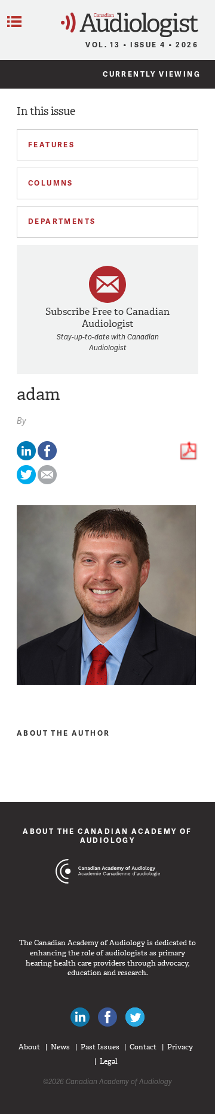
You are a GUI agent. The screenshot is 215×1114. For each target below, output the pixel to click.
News (60, 1047)
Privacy (180, 1047)
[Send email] (47, 481)
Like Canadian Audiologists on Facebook (107, 1017)
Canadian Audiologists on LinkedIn (80, 1017)
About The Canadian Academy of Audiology (107, 835)
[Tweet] (26, 481)
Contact (143, 1047)
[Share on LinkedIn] (26, 457)
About (29, 1047)
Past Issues (100, 1047)
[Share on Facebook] (47, 457)
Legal (109, 1061)
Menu (14, 21)
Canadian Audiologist (129, 25)
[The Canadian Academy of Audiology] (108, 893)
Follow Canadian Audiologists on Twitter (135, 1017)
